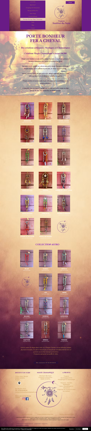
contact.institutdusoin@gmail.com (26, 392)
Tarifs (32, 22)
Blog (33, 25)
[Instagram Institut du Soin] (23, 398)
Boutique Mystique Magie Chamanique (32, 19)
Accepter (85, 429)
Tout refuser (78, 429)
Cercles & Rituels (33, 16)
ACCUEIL (32, 2)
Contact (33, 28)
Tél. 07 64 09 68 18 (21, 390)
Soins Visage (33, 13)
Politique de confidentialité (26, 429)
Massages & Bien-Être (33, 10)
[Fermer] (89, 429)
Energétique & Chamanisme (33, 7)
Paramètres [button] (71, 429)
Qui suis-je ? (33, 5)
